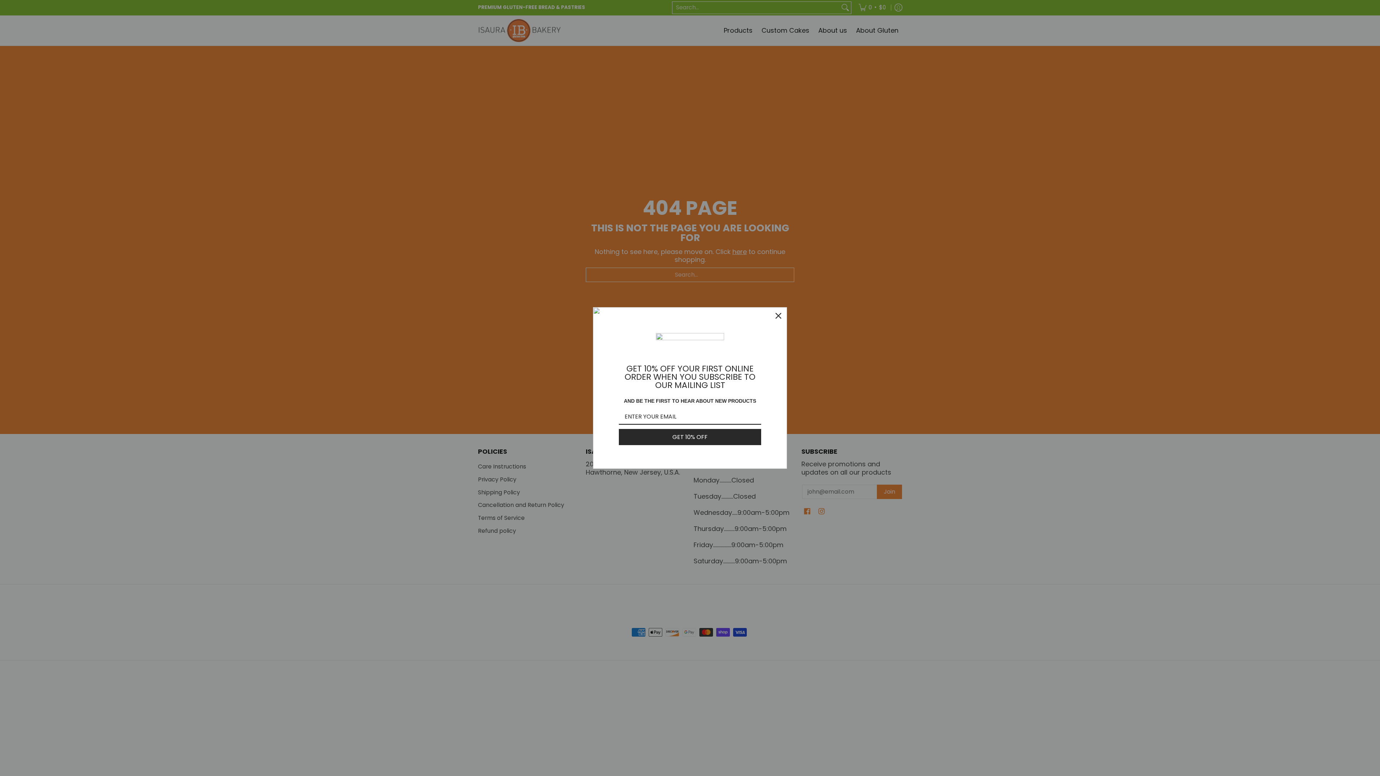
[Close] (778, 315)
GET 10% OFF (690, 437)
